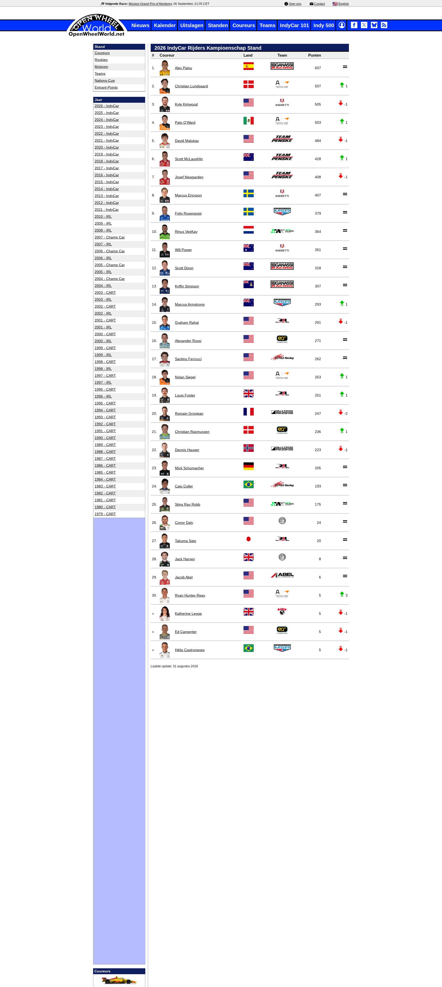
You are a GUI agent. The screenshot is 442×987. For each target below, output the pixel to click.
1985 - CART (105, 472)
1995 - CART (105, 403)
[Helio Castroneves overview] (165, 650)
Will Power (183, 250)
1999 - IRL (103, 355)
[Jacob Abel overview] (165, 577)
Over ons (295, 4)
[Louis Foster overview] (165, 395)
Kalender (165, 25)
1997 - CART (105, 375)
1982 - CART (105, 493)
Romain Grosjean (189, 413)
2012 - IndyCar (107, 203)
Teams (267, 25)
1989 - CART (105, 445)
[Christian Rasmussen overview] (165, 431)
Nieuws (140, 25)
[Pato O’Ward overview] (165, 122)
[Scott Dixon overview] (165, 268)
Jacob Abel (184, 577)
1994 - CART (105, 410)
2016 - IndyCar (107, 175)
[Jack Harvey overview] (165, 559)
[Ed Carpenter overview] (165, 631)
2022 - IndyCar (107, 133)
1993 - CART (105, 417)
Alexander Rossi (188, 341)
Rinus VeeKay (186, 232)
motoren (101, 67)
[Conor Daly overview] (165, 522)
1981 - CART (105, 500)
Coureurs (244, 25)
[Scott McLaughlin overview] (165, 159)
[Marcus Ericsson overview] (165, 195)
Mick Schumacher (189, 468)
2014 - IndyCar (107, 189)
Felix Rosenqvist (188, 213)
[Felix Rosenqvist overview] (165, 213)
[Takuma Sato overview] (165, 540)
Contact (319, 4)
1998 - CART (105, 362)
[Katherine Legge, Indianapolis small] (165, 613)
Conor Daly (184, 523)
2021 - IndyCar (107, 140)
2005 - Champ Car (110, 265)
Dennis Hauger (187, 450)
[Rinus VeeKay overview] (165, 231)
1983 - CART (105, 486)
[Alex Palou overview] (165, 68)
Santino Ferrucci (188, 359)
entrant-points (106, 87)
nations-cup (105, 80)
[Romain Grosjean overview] (165, 413)
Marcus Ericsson (188, 195)
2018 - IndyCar (107, 161)
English (343, 4)
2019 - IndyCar (107, 154)
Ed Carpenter (186, 632)
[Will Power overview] (165, 249)
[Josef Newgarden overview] (165, 177)
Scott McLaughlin (189, 159)
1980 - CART (105, 507)
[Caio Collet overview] (165, 486)
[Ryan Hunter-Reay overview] (165, 595)
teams (100, 73)
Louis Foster (185, 395)
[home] (97, 36)
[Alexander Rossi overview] (165, 340)
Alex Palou (183, 68)
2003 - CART (105, 292)
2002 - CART (105, 306)
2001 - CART (105, 320)
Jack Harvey (185, 559)
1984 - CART (105, 479)
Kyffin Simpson (187, 286)
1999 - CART (105, 348)
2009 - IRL (103, 223)
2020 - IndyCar (107, 147)
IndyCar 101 (294, 25)
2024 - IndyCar (107, 120)
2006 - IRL (103, 258)
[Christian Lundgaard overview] (165, 86)
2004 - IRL (103, 286)
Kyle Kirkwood (186, 104)
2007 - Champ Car (110, 237)
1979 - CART (105, 514)
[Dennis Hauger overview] (165, 450)
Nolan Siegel (185, 377)
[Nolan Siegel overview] (165, 377)
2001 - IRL (103, 327)
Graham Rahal (187, 322)
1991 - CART (105, 431)
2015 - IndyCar (107, 182)
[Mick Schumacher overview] (165, 468)
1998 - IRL (103, 369)
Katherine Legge (188, 613)
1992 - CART (105, 424)
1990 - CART (105, 438)
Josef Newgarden (189, 177)
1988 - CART (105, 452)
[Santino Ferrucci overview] (165, 359)
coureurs (102, 53)
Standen (218, 25)
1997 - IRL (103, 382)
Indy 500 (324, 25)
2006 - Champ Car (110, 251)
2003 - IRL (103, 299)
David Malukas (187, 141)
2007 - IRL (103, 244)
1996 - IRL (103, 396)
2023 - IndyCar (107, 126)
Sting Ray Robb (187, 504)
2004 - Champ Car (110, 279)
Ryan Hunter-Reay (190, 595)
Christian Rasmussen (192, 432)
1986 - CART (105, 465)
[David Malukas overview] (165, 140)
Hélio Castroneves (190, 650)
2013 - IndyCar (107, 196)
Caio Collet (184, 486)
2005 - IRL (103, 272)
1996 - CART (105, 389)
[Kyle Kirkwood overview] (165, 104)
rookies (101, 60)
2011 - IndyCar (107, 209)
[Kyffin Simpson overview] (165, 286)
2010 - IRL (103, 216)
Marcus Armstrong (190, 304)
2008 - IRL (103, 230)
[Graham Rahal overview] (165, 322)
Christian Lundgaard (191, 86)
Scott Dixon (184, 268)
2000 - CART (105, 334)
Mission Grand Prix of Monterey (150, 4)
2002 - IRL (103, 313)
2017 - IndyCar (107, 168)
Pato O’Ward (185, 122)
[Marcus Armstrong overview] (165, 304)
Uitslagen (191, 25)
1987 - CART (105, 458)
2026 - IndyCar (107, 106)
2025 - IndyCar (107, 113)
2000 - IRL (103, 341)
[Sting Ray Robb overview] (165, 504)
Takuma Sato (185, 541)
